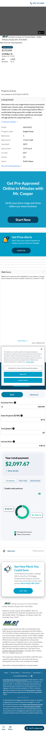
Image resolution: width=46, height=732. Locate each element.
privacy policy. (30, 362)
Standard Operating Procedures (13, 651)
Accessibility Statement (20, 676)
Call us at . (30, 583)
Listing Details (7, 99)
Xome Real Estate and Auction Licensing (15, 680)
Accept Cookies (23, 380)
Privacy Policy (15, 673)
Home (6, 673)
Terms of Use (26, 673)
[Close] (41, 349)
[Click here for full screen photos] (43, 9)
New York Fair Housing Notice (11, 43)
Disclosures (36, 673)
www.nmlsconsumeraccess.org (32, 704)
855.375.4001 (38, 3)
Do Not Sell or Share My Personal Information (23, 368)
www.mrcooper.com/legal (32, 706)
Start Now (23, 220)
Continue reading (8, 122)
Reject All (23, 374)
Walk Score (6, 272)
